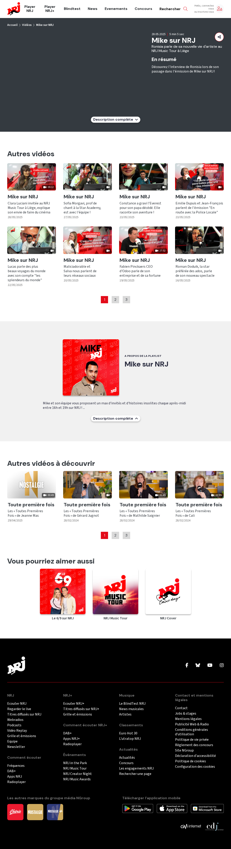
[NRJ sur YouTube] (210, 665)
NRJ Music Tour (75, 768)
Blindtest (72, 9)
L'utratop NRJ (130, 738)
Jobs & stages (185, 713)
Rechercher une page (135, 774)
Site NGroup (184, 750)
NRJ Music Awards (77, 779)
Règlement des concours (194, 745)
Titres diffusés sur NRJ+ (81, 709)
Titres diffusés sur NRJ (24, 714)
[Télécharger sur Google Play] (137, 808)
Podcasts (14, 725)
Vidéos (27, 25)
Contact (181, 708)
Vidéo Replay (17, 730)
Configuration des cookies (195, 766)
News (92, 9)
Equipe (12, 741)
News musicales (131, 709)
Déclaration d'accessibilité (195, 756)
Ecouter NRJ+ (73, 703)
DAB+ (11, 771)
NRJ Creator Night (77, 774)
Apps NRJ (14, 776)
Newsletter (16, 747)
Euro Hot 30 (128, 733)
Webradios (15, 720)
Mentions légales (188, 719)
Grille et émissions (21, 736)
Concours (143, 9)
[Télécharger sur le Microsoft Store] (207, 808)
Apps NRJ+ (71, 738)
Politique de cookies (190, 761)
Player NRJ (29, 9)
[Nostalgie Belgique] (35, 811)
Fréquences (16, 765)
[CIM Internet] (191, 826)
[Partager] (219, 36)
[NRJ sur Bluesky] (198, 665)
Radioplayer (16, 782)
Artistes (125, 714)
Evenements (116, 9)
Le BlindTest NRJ (132, 703)
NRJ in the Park (75, 763)
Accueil (12, 25)
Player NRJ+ (49, 9)
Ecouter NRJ (16, 703)
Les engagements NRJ (136, 768)
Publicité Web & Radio (192, 724)
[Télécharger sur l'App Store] (172, 808)
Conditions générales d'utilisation (191, 732)
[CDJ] (214, 826)
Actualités (127, 757)
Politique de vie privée (192, 739)
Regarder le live (19, 709)
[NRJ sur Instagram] (222, 665)
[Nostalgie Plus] (55, 811)
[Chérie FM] (15, 811)
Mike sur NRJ (45, 25)
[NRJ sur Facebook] (186, 665)
